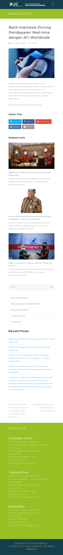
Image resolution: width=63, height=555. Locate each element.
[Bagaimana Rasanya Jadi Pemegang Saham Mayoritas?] (31, 156)
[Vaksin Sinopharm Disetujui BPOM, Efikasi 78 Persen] (31, 246)
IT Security (16, 322)
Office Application (19, 298)
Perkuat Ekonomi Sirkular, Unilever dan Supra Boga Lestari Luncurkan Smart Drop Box (19, 410)
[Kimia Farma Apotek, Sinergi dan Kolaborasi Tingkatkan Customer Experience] (31, 201)
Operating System (19, 310)
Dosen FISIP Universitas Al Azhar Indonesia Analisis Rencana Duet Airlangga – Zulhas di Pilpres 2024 (29, 358)
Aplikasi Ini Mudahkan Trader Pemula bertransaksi (44, 407)
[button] (15, 121)
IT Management (18, 316)
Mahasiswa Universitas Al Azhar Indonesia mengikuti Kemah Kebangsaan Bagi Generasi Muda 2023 (30, 369)
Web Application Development (25, 304)
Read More (14, 98)
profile (34, 43)
